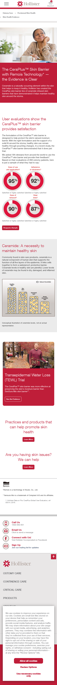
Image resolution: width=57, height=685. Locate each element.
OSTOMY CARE (12, 573)
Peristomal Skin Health (26, 13)
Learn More (28, 439)
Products (10, 597)
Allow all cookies (28, 660)
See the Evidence (13, 399)
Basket (50, 4)
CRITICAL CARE (12, 589)
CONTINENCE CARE (15, 581)
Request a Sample (10, 228)
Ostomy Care (8, 13)
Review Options (28, 667)
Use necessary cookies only (28, 674)
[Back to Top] (53, 556)
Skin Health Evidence (11, 17)
